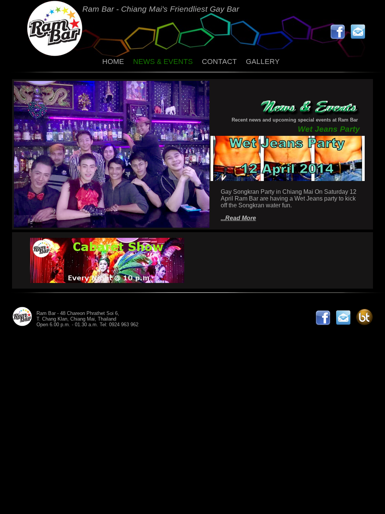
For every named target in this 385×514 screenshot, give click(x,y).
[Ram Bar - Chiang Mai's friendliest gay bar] (54, 54)
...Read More (238, 218)
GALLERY (263, 61)
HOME (113, 61)
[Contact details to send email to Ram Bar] (359, 37)
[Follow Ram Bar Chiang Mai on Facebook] (339, 37)
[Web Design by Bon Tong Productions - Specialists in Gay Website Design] (366, 323)
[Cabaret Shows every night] (107, 281)
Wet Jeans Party (329, 129)
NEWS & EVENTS (163, 61)
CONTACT (219, 61)
